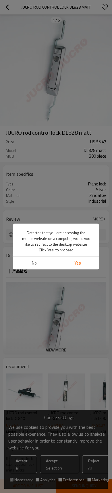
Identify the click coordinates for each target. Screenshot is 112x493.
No (34, 263)
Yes (77, 263)
